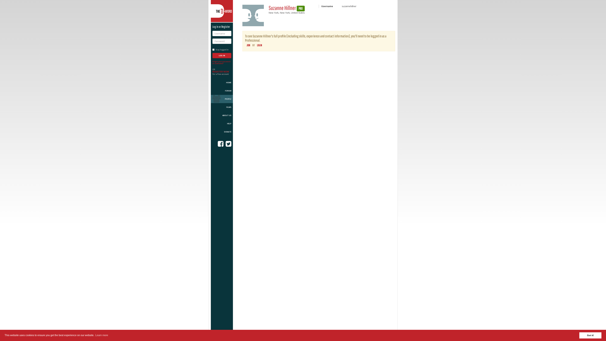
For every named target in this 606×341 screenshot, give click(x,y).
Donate (227, 132)
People (228, 99)
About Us (226, 115)
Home (228, 82)
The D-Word (222, 11)
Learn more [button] (101, 335)
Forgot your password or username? (221, 62)
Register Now (220, 71)
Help (229, 123)
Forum (228, 91)
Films (228, 107)
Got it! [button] (590, 335)
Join (248, 45)
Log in (259, 45)
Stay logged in (222, 49)
